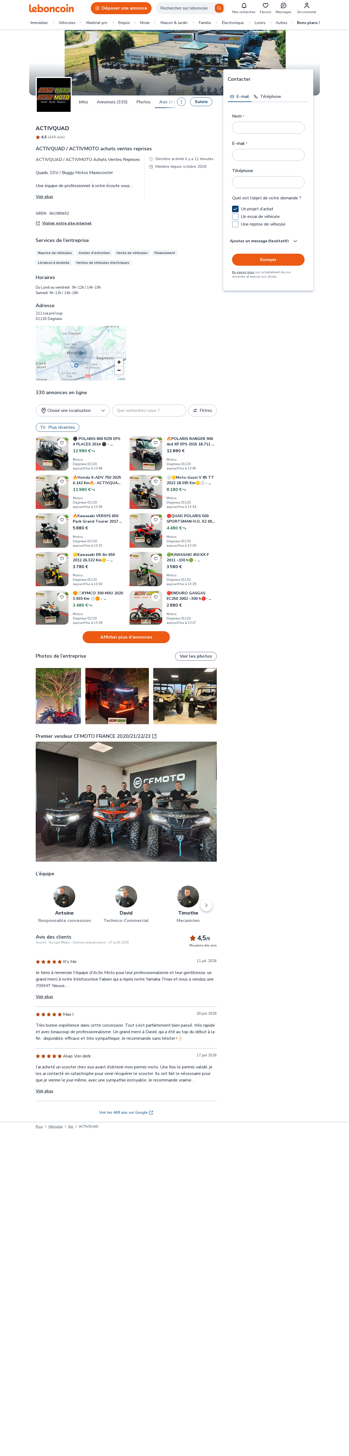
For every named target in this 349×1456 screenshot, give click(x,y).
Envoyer (268, 260)
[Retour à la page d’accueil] (51, 8)
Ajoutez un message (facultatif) (259, 241)
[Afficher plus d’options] (181, 101)
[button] (119, 362)
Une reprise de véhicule (263, 224)
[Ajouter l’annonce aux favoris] (62, 442)
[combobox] (191, 8)
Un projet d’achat (257, 209)
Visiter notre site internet (67, 223)
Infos (83, 102)
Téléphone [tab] (270, 97)
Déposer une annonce (124, 8)
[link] (88, 1126)
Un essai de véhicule (260, 217)
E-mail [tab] (242, 97)
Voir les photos (196, 656)
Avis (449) (169, 102)
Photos (143, 102)
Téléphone (242, 171)
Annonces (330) (112, 102)
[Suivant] (206, 905)
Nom (238, 116)
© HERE (121, 379)
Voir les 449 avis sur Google (123, 1112)
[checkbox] (235, 209)
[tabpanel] (268, 193)
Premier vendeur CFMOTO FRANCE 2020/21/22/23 (93, 736)
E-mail (239, 143)
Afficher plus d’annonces (126, 637)
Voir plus (44, 197)
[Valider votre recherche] (219, 8)
